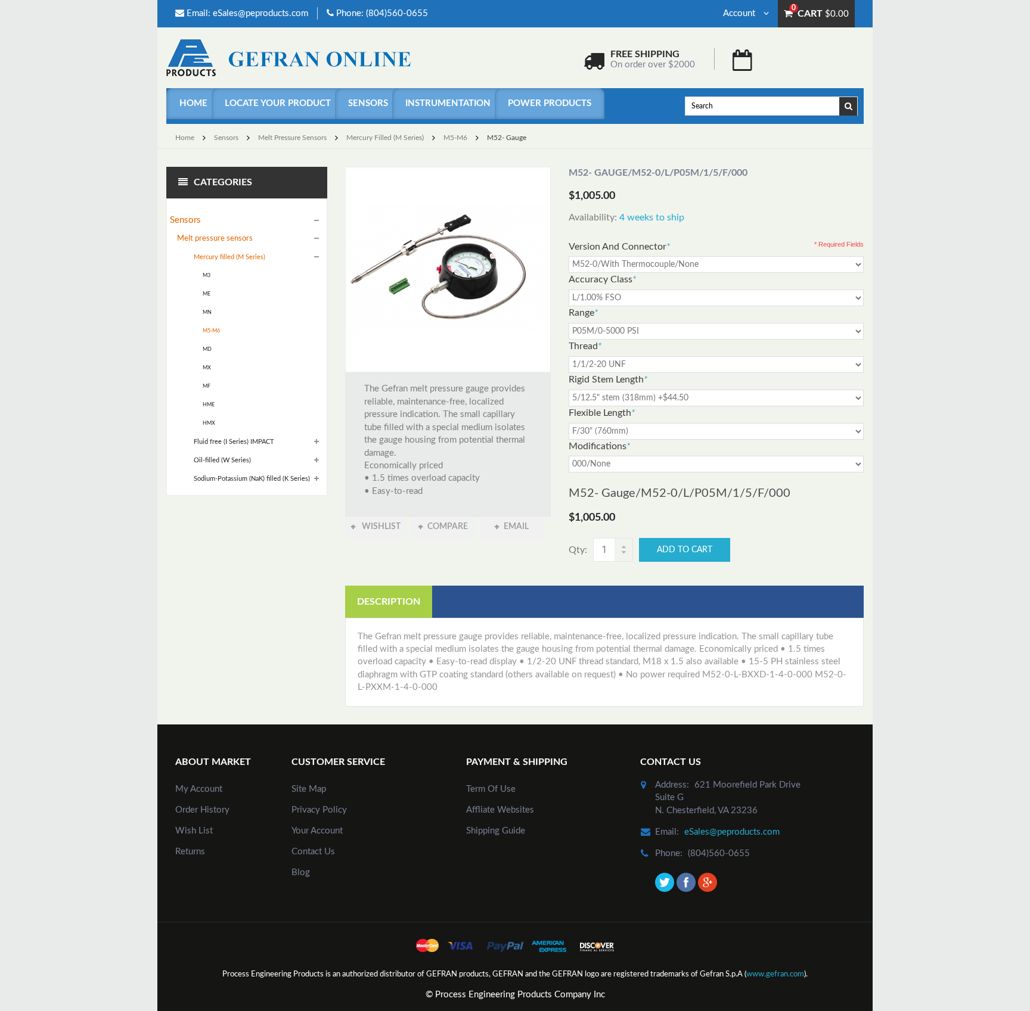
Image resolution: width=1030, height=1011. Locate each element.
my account (198, 789)
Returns (190, 851)
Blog (300, 872)
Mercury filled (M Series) (385, 137)
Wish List (194, 830)
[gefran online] (288, 57)
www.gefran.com (775, 974)
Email (516, 526)
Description (388, 601)
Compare (447, 526)
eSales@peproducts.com (260, 13)
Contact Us (313, 851)
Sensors (368, 103)
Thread (585, 346)
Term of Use (491, 789)
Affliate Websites (500, 809)
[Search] (848, 105)
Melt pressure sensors (292, 137)
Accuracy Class (602, 279)
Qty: (578, 550)
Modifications (599, 446)
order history (202, 809)
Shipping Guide (495, 830)
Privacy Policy (319, 809)
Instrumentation (448, 103)
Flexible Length (602, 413)
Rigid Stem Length (608, 379)
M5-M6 (455, 137)
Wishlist (380, 526)
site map (308, 789)
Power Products (549, 103)
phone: (668, 853)
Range (583, 313)
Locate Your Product (278, 103)
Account (740, 13)
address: (672, 784)
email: (667, 832)
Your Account (317, 830)
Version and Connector (619, 246)
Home (193, 103)
